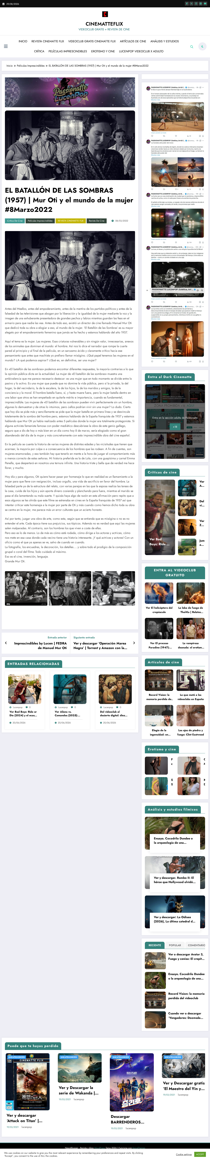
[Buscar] (192, 47)
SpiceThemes (138, 1148)
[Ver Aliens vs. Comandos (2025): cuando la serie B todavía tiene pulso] (69, 689)
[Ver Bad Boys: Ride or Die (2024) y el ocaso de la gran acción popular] (24, 689)
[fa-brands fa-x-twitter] (191, 4)
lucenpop (17, 707)
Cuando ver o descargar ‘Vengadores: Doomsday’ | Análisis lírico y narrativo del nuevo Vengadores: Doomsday (186, 1015)
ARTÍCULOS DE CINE (133, 41)
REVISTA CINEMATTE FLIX (48, 41)
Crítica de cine (14, 220)
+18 (175, 427)
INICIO (23, 41)
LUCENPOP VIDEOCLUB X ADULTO (141, 51)
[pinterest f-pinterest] (201, 4)
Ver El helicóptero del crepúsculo (159, 610)
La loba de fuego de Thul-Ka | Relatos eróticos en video (190, 610)
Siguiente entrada (84, 637)
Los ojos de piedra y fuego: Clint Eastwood (190, 732)
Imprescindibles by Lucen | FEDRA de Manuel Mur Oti (40, 645)
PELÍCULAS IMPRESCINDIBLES (68, 51)
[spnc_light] (202, 46)
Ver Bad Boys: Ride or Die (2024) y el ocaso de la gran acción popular (23, 713)
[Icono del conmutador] (5, 46)
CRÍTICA (39, 51)
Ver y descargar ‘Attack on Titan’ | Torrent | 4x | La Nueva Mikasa (22, 1118)
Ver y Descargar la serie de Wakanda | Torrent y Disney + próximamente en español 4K (76, 1090)
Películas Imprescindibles (40, 220)
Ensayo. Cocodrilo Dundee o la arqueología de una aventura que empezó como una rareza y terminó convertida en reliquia (173, 840)
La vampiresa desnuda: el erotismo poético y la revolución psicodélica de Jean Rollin (190, 645)
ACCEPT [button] (200, 1154)
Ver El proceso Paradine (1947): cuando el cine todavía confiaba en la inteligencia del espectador (159, 645)
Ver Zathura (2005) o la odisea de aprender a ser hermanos (202, 523)
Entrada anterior (57, 637)
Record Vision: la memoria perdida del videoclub (159, 697)
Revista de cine (96, 220)
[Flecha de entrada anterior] (6, 643)
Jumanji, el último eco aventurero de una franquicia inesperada (202, 543)
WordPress (99, 1148)
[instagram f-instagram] (196, 4)
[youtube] (205, 4)
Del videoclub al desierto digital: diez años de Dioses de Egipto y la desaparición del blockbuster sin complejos (112, 713)
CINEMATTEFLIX (104, 23)
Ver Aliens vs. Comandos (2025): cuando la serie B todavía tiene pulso (66, 713)
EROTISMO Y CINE (103, 51)
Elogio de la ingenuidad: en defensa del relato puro (159, 732)
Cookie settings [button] (184, 1154)
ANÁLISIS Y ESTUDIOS (164, 41)
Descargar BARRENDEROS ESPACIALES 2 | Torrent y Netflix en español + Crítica (128, 1119)
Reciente (155, 945)
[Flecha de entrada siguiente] (134, 643)
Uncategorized (16, 1057)
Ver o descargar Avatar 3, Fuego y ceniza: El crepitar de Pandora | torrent (186, 956)
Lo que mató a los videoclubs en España (191, 697)
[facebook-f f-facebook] (187, 4)
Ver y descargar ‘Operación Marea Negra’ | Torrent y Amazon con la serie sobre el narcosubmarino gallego (100, 646)
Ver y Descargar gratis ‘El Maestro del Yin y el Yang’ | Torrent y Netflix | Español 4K (183, 1085)
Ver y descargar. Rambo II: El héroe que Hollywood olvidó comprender (174, 880)
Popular (175, 945)
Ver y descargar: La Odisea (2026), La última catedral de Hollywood (174, 919)
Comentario (196, 945)
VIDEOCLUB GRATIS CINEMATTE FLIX (92, 41)
